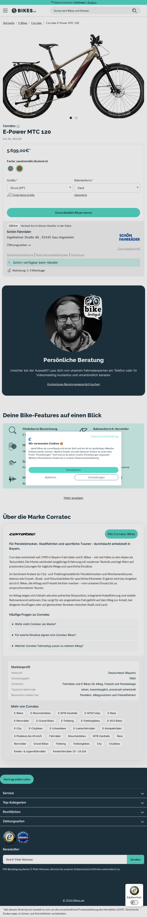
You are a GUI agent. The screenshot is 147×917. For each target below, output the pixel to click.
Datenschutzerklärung (104, 436)
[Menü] (141, 886)
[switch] (134, 902)
